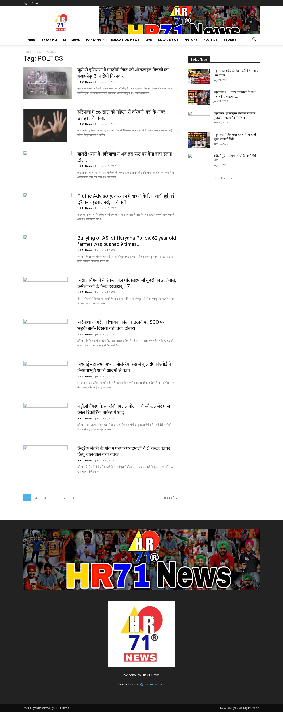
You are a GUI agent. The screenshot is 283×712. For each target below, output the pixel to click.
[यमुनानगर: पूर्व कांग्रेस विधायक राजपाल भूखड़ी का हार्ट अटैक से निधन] (199, 119)
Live (148, 39)
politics (210, 39)
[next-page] (73, 497)
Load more (222, 178)
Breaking (49, 39)
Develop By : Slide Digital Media (240, 708)
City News (71, 39)
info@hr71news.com (150, 684)
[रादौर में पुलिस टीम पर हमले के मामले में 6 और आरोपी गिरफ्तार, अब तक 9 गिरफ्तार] (199, 161)
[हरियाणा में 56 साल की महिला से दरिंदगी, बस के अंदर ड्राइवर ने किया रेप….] (45, 125)
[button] (254, 40)
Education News (125, 39)
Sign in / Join (30, 3)
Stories (230, 39)
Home (27, 52)
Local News (168, 39)
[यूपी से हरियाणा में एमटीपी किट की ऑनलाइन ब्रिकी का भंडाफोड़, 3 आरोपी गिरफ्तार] (47, 83)
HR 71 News (84, 82)
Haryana (93, 39)
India (31, 39)
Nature (190, 39)
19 (63, 498)
